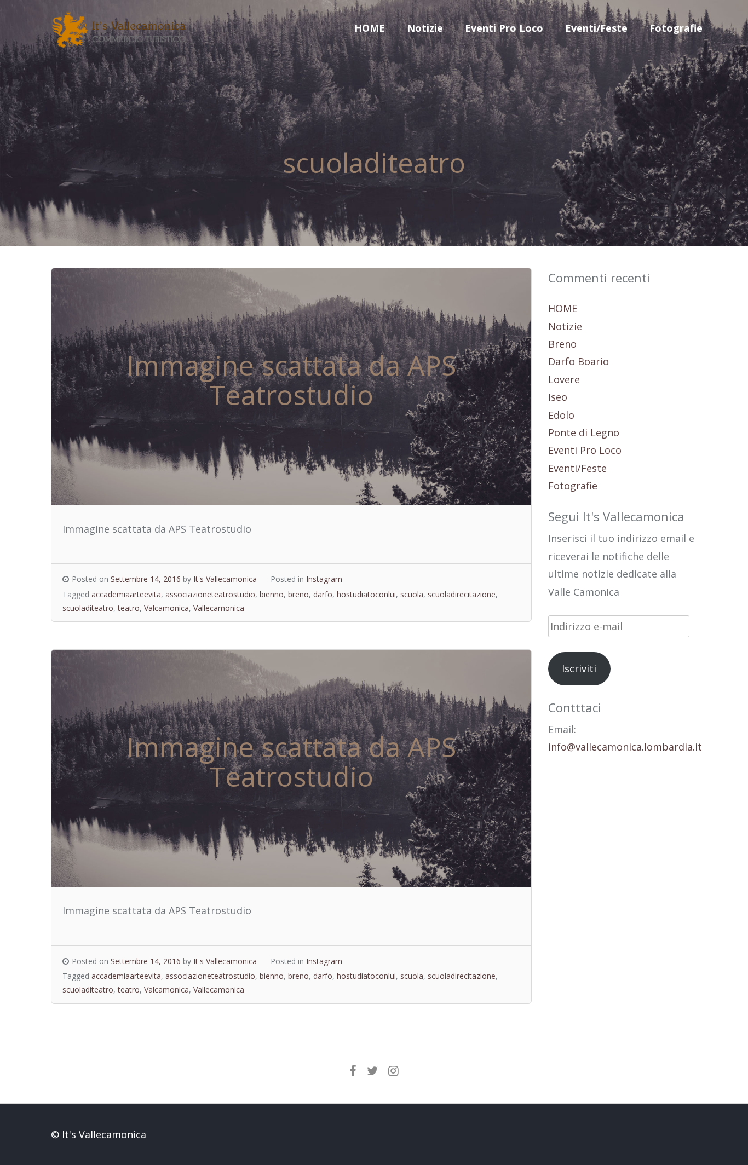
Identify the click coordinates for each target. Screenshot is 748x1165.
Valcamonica (166, 608)
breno (298, 594)
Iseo (557, 396)
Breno (562, 343)
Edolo (561, 415)
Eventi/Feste (596, 27)
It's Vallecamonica (225, 579)
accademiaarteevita (126, 594)
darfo (322, 594)
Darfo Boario (578, 361)
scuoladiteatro (87, 608)
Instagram (324, 579)
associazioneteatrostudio (210, 594)
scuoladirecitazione (462, 594)
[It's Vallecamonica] (119, 43)
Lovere (564, 379)
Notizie (425, 27)
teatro (129, 608)
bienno (272, 594)
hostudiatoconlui (366, 594)
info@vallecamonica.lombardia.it (625, 746)
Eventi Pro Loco (504, 27)
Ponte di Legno (583, 432)
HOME (369, 27)
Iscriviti (579, 668)
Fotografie (676, 27)
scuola (411, 594)
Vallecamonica (218, 608)
